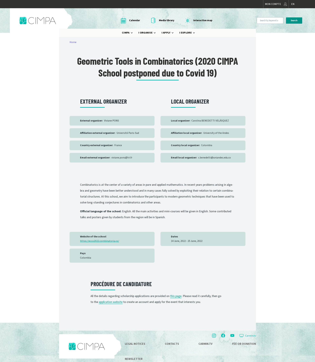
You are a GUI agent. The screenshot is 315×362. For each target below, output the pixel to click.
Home (73, 42)
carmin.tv (205, 344)
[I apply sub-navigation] (174, 33)
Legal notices (135, 344)
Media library (166, 20)
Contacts (172, 344)
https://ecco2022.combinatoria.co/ (99, 241)
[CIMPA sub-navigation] (133, 33)
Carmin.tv (250, 336)
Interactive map (202, 20)
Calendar (134, 20)
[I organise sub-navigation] (156, 33)
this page (175, 296)
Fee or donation (244, 344)
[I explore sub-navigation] (196, 33)
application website (111, 302)
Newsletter (134, 359)
